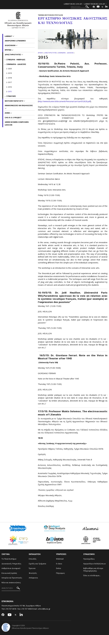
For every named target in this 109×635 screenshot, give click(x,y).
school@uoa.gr (44, 609)
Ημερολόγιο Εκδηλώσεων (94, 563)
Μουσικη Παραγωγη (14, 101)
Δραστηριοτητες (50, 53)
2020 (10, 68)
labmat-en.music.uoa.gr (94, 4)
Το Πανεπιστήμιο (9, 559)
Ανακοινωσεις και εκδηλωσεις (19, 105)
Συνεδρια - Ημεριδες (15, 59)
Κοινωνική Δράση (9, 573)
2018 (10, 78)
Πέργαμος (60, 573)
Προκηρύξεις (89, 559)
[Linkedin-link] (106, 7)
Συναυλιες (11, 96)
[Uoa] (6, 627)
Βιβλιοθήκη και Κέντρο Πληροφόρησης (93, 569)
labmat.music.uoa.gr (73, 4)
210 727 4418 (11, 609)
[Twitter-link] (102, 7)
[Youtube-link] (98, 7)
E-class (59, 563)
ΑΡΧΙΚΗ (40, 53)
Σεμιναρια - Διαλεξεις (66, 53)
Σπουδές (32, 559)
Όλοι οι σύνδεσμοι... (92, 575)
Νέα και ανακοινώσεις (11, 582)
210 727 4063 (26, 609)
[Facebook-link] (94, 7)
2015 (10, 91)
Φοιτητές (33, 573)
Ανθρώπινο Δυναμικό (11, 568)
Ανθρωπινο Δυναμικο (15, 40)
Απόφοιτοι (33, 578)
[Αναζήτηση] (87, 7)
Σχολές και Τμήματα (37, 563)
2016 (10, 87)
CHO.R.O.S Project (13, 117)
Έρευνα (32, 568)
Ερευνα (8, 50)
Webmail (60, 559)
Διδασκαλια (10, 45)
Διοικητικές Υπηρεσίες (11, 563)
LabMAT (8, 36)
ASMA (7, 113)
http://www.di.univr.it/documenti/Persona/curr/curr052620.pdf (64, 101)
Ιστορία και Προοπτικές (12, 578)
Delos (58, 568)
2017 (10, 82)
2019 (10, 73)
